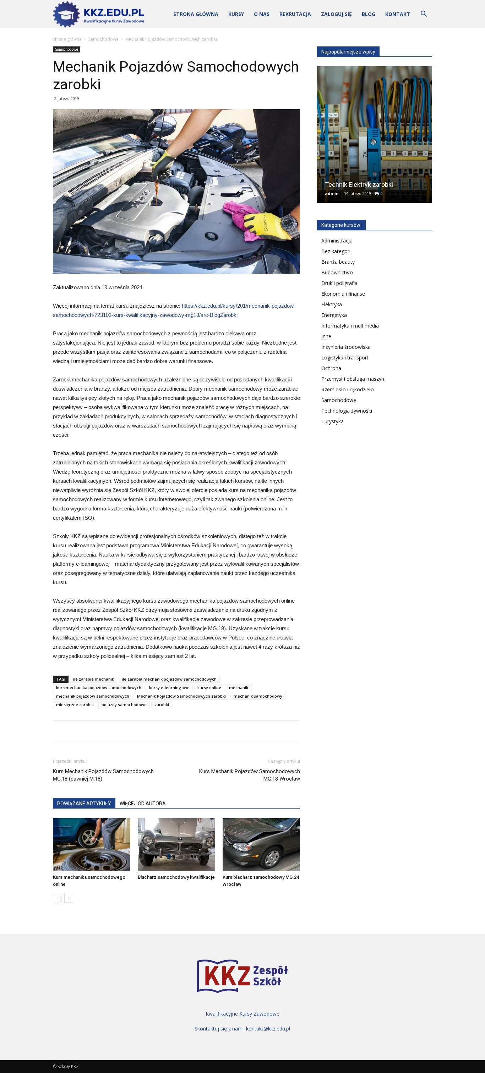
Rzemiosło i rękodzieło (347, 389)
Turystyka (332, 421)
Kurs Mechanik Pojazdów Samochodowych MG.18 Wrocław (249, 775)
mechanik (238, 687)
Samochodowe (103, 39)
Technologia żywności (346, 410)
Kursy (236, 14)
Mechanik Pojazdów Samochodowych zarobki (181, 696)
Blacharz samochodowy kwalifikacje (176, 877)
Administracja (337, 240)
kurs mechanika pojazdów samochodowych (98, 687)
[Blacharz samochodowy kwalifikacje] (176, 844)
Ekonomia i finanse (343, 293)
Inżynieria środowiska (346, 346)
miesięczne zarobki (75, 704)
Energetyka (334, 315)
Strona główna (195, 14)
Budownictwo (337, 272)
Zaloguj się (336, 14)
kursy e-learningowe (169, 687)
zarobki (161, 704)
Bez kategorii (336, 251)
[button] (423, 14)
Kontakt (397, 14)
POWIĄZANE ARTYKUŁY (84, 803)
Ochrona (331, 368)
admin (332, 193)
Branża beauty (338, 261)
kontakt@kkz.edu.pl (268, 1028)
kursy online (209, 687)
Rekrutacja (295, 14)
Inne (326, 336)
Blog (368, 14)
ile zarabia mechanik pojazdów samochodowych (169, 679)
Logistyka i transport (345, 357)
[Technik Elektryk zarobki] (374, 137)
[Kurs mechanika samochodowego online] (91, 844)
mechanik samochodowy (258, 696)
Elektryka (331, 304)
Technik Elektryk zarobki (359, 184)
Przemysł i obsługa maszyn (352, 378)
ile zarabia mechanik (93, 679)
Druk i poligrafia (339, 283)
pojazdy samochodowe (124, 704)
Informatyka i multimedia (350, 325)
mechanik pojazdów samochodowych (92, 696)
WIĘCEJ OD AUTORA (143, 803)
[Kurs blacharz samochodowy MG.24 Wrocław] (261, 844)
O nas (261, 14)
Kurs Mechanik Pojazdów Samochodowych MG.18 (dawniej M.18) (103, 775)
